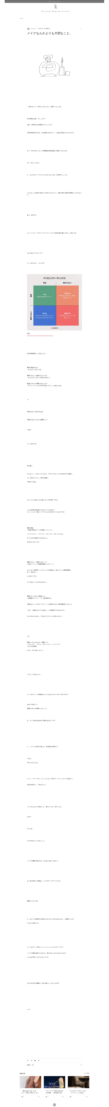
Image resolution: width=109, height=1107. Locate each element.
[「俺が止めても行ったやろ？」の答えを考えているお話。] (30, 1082)
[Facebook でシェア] (27, 1060)
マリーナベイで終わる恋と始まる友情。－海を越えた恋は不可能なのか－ (54, 1092)
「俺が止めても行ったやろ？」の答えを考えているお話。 (30, 1092)
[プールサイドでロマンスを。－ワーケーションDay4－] (78, 1082)
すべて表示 (86, 1073)
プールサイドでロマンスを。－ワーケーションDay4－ (78, 1092)
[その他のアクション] (81, 28)
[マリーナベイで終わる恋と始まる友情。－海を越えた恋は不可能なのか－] (54, 1082)
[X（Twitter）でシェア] (31, 1060)
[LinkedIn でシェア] (35, 1060)
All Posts (21, 18)
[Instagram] (54, 1104)
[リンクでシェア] (38, 1060)
